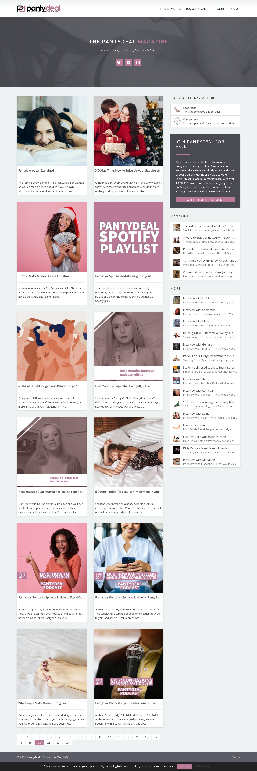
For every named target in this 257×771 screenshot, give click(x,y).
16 (146, 737)
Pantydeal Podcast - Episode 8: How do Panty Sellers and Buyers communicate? (128, 597)
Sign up (234, 8)
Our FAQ (62, 757)
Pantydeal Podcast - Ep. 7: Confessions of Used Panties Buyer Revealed (128, 703)
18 (20, 742)
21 (48, 742)
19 (30, 742)
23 (67, 742)
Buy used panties (198, 8)
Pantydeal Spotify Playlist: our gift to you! (123, 276)
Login (220, 8)
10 (91, 737)
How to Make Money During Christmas (44, 276)
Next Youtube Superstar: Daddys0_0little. (122, 386)
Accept (185, 766)
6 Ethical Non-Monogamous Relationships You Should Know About (51, 386)
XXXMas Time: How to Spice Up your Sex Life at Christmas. (128, 170)
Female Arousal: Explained (36, 170)
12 (109, 737)
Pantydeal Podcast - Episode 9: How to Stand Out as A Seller (51, 597)
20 (39, 742)
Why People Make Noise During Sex (42, 703)
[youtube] (128, 62)
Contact (48, 757)
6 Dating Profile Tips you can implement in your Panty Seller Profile (128, 492)
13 (118, 737)
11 (100, 737)
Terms (236, 757)
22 (57, 742)
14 (128, 737)
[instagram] (137, 62)
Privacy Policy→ (205, 766)
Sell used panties (168, 8)
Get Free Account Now (205, 200)
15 (137, 737)
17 (155, 737)
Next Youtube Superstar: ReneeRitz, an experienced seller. (51, 492)
